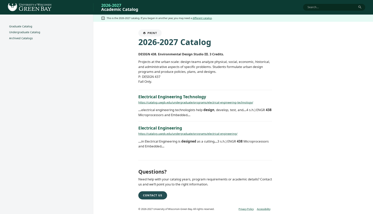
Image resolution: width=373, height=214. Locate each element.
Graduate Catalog (20, 26)
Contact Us (152, 195)
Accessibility (263, 209)
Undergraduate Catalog (24, 32)
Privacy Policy (246, 209)
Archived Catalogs (21, 38)
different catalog (202, 18)
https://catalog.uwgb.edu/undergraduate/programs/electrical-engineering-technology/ (195, 102)
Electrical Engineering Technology (172, 96)
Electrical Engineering (160, 128)
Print (154, 34)
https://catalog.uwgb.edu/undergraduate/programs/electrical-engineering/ (187, 134)
